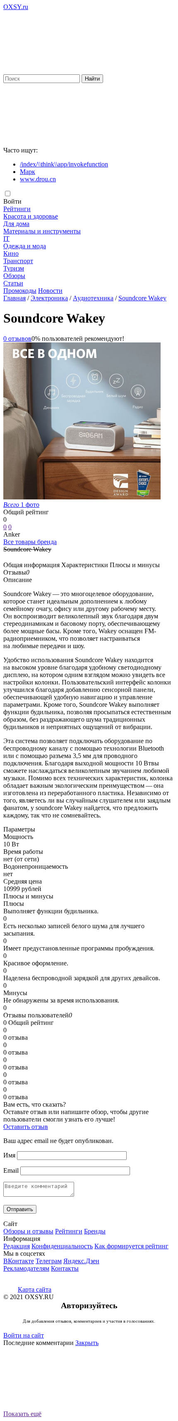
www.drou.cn (38, 179)
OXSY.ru (15, 6)
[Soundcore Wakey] (82, 497)
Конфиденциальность (62, 1246)
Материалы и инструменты (42, 231)
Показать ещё (22, 1413)
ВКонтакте (18, 1260)
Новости (50, 290)
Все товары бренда (30, 541)
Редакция (16, 1246)
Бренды (95, 1231)
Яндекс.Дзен (81, 1260)
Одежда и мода (24, 246)
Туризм (13, 268)
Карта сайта (34, 1289)
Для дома (16, 223)
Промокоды (19, 290)
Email (11, 1170)
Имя (9, 1155)
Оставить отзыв (25, 1126)
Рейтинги (17, 208)
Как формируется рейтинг (131, 1246)
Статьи (13, 283)
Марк (27, 171)
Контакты (65, 1268)
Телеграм (49, 1260)
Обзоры (14, 275)
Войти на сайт (23, 1335)
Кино (11, 253)
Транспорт (18, 260)
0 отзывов (17, 338)
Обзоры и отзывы (28, 1231)
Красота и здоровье (30, 216)
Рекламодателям (26, 1268)
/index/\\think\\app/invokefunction (64, 164)
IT (6, 238)
